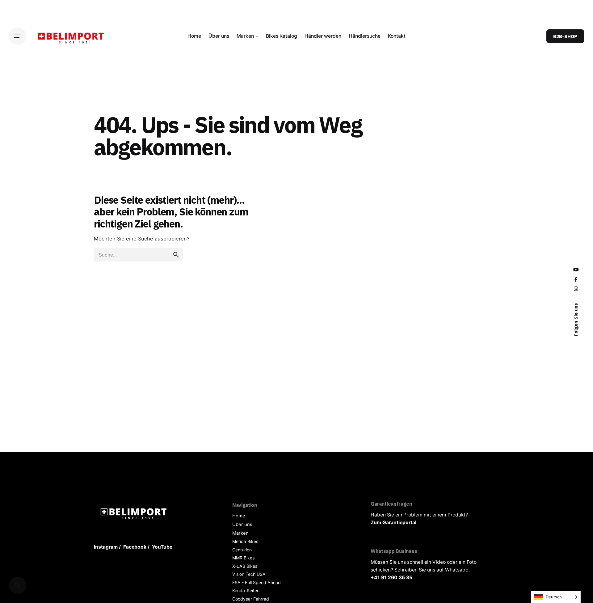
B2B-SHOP (565, 36)
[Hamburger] (17, 36)
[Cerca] (17, 585)
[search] (176, 254)
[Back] (17, 90)
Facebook (134, 547)
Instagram (106, 547)
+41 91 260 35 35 (391, 577)
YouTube (162, 547)
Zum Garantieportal (393, 522)
